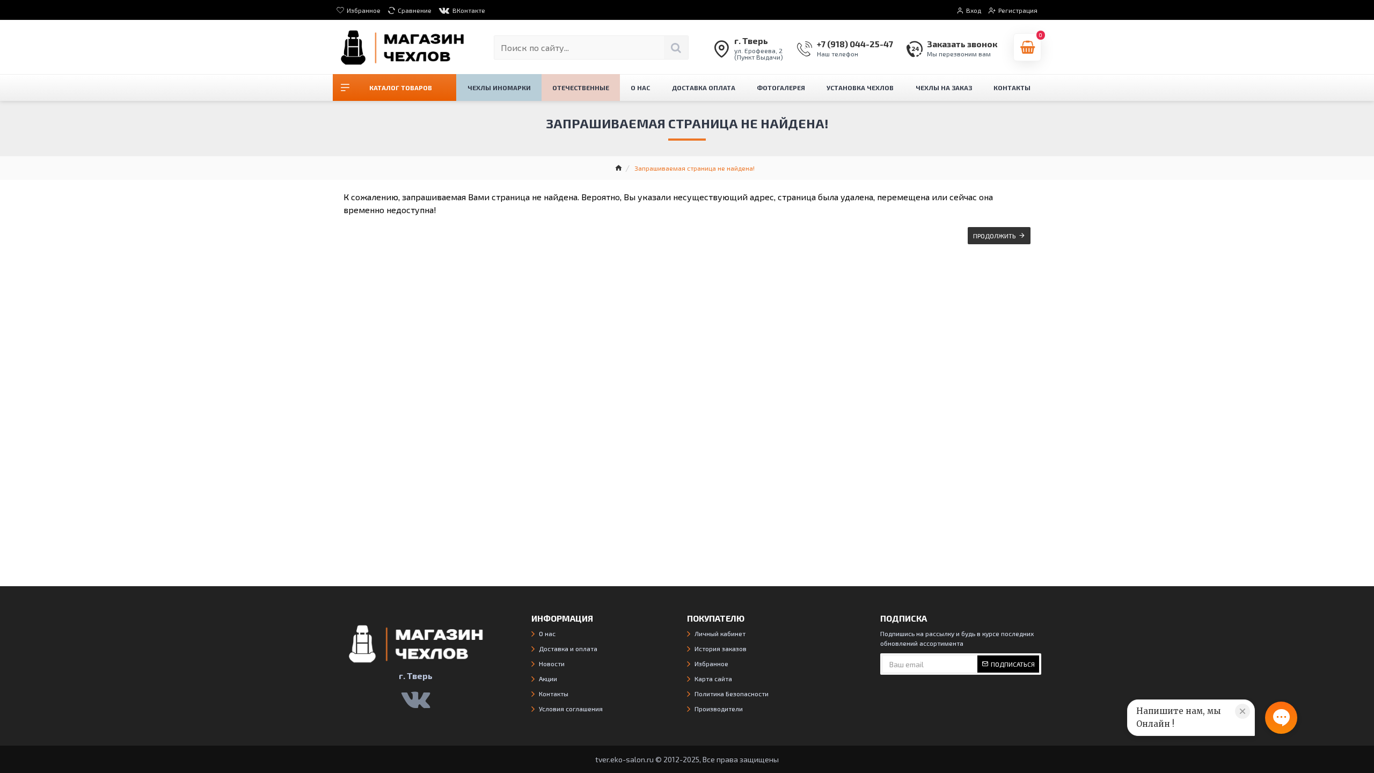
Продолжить (994, 235)
